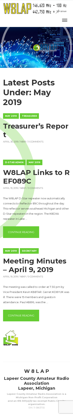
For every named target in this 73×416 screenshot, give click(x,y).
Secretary (29, 250)
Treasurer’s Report (35, 130)
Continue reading (23, 232)
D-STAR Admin (14, 162)
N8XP (23, 141)
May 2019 (11, 115)
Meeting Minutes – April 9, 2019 (34, 265)
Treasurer (29, 115)
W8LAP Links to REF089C (36, 176)
